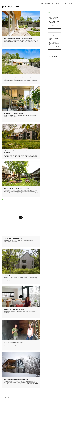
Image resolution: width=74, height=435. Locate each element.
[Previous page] (17, 390)
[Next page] (24, 390)
